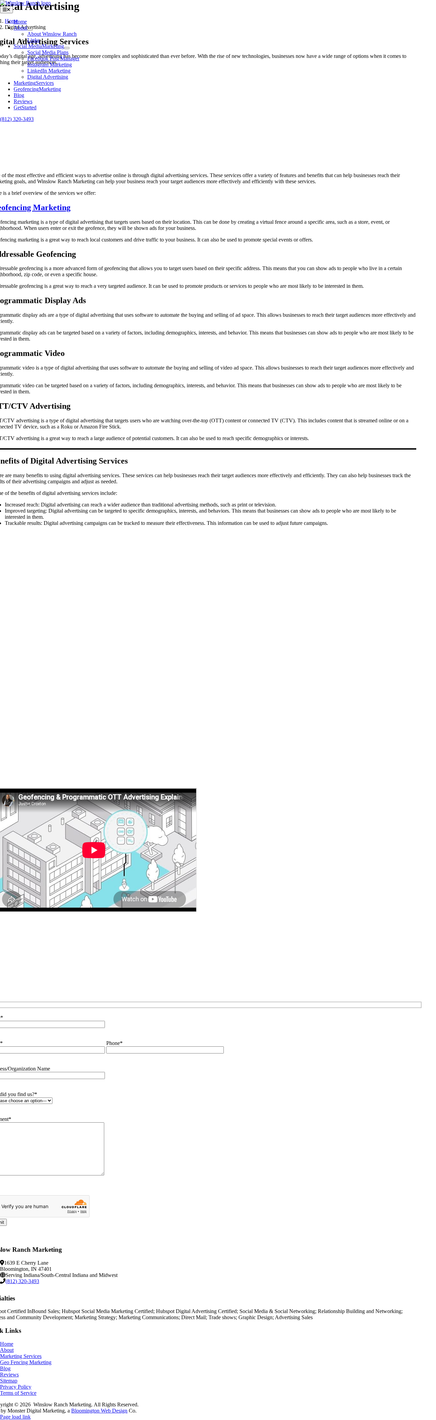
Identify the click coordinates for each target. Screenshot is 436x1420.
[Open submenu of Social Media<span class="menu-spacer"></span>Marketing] (66, 48)
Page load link (15, 1417)
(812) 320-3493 (17, 119)
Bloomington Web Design (99, 1411)
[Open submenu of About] (30, 30)
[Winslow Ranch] (25, 3)
